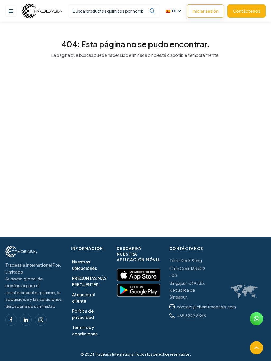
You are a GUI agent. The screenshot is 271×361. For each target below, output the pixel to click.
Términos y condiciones (85, 330)
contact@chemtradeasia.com (206, 306)
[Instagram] (41, 320)
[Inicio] (21, 251)
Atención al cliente (83, 298)
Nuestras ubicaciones (84, 265)
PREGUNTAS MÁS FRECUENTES (89, 281)
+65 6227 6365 (191, 315)
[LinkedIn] (26, 320)
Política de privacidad (83, 314)
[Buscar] (152, 11)
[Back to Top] (256, 347)
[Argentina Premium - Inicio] (42, 11)
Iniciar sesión (205, 11)
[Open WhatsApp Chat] (256, 318)
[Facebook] (11, 320)
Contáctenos (246, 11)
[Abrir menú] (10, 11)
